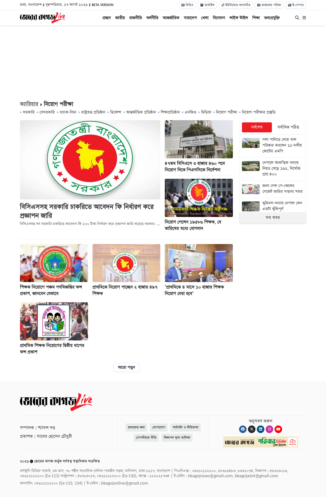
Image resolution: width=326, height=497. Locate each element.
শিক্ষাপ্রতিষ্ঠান (170, 112)
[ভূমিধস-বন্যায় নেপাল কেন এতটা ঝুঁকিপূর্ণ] (273, 206)
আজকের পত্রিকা (270, 5)
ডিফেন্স (115, 112)
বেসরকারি (47, 112)
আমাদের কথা (136, 427)
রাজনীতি (135, 18)
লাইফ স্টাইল (239, 18)
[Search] (297, 18)
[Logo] (42, 17)
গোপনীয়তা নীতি (146, 437)
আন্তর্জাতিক (171, 18)
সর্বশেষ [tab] (257, 127)
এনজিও (190, 112)
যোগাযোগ (158, 427)
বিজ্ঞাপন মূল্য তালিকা (177, 437)
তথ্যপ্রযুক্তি (272, 18)
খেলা (204, 18)
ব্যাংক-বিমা (68, 112)
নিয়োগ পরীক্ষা (226, 112)
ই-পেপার (297, 5)
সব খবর (273, 218)
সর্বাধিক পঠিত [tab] (288, 127)
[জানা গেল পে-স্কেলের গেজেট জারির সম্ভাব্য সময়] (273, 189)
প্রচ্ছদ (106, 18)
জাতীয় (120, 18)
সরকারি (29, 112)
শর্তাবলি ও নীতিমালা (185, 427)
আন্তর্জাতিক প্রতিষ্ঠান (141, 112)
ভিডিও (189, 5)
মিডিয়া (206, 112)
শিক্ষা (256, 18)
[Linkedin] (260, 429)
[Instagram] (269, 429)
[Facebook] (243, 429)
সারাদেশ (190, 18)
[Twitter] (251, 429)
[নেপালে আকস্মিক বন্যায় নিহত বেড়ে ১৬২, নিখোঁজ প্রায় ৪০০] (273, 169)
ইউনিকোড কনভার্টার (237, 5)
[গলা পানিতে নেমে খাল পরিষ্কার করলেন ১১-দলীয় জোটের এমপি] (273, 146)
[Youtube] (278, 429)
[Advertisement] (163, 63)
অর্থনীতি (152, 18)
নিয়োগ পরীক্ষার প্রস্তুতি (258, 112)
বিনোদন (219, 18)
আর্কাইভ (209, 5)
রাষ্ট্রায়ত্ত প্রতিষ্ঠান (93, 112)
